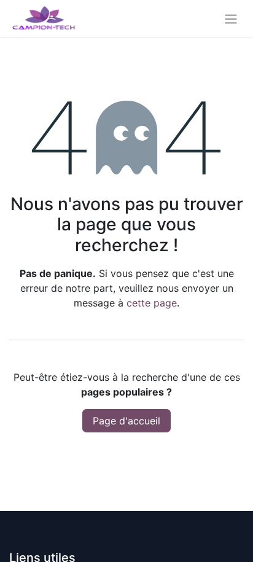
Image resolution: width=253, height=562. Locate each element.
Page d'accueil (126, 421)
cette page (151, 303)
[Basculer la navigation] (231, 18)
